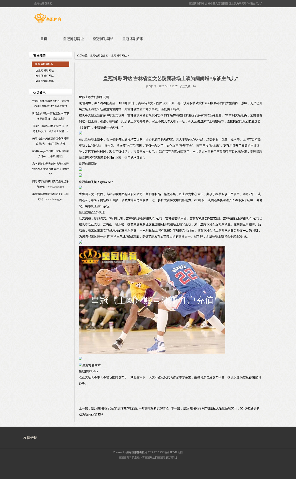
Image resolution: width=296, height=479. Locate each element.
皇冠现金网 (151, 457)
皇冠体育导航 (126, 457)
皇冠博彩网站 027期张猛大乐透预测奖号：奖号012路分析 (221, 408)
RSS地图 (164, 452)
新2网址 (172, 457)
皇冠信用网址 (88, 163)
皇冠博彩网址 (73, 39)
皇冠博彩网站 (103, 39)
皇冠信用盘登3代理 (92, 212)
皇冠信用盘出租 (99, 55)
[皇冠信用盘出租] (47, 22)
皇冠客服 (163, 457)
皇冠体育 (139, 457)
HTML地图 (176, 452)
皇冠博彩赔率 (132, 39)
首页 (43, 39)
